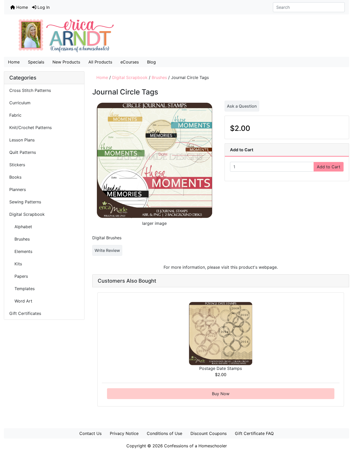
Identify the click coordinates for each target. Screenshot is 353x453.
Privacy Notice (124, 433)
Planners (17, 189)
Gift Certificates (25, 313)
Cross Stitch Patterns (30, 90)
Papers (18, 276)
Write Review (107, 250)
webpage (268, 267)
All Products (100, 62)
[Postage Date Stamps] (220, 333)
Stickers (17, 164)
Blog (151, 62)
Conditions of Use (164, 433)
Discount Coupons (208, 433)
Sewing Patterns (25, 201)
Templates (22, 288)
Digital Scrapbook (130, 77)
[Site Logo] (176, 36)
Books (15, 177)
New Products (66, 62)
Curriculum (20, 102)
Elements (20, 251)
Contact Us (90, 433)
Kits (15, 263)
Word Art (20, 301)
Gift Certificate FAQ (254, 433)
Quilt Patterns (22, 152)
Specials (36, 62)
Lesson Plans (22, 139)
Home (21, 7)
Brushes (159, 77)
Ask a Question (242, 106)
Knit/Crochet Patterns (30, 127)
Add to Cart (328, 166)
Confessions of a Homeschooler (195, 445)
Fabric (15, 115)
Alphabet (20, 226)
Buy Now (220, 393)
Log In (43, 7)
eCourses (129, 62)
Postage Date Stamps (220, 368)
